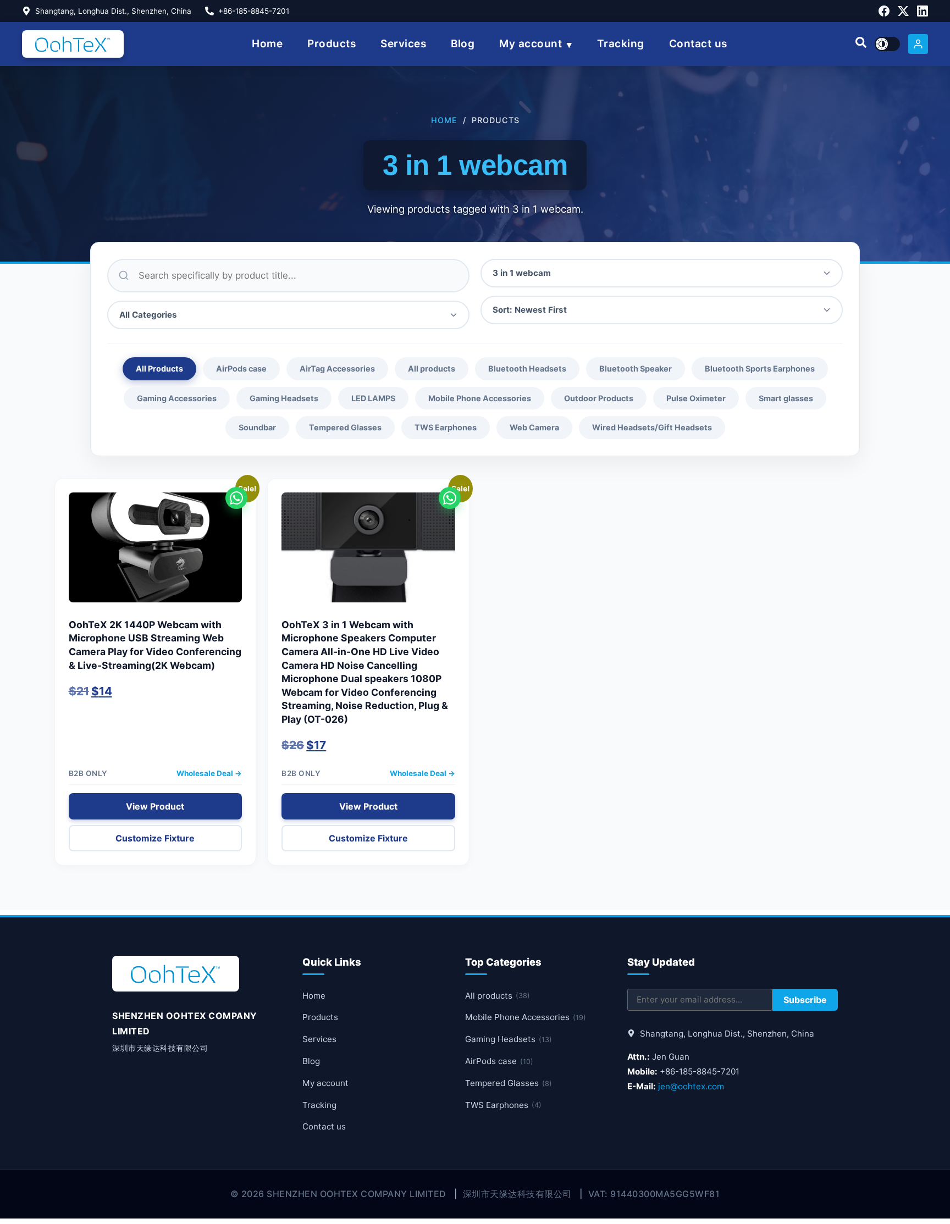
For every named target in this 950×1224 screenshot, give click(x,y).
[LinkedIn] (922, 10)
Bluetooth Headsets (527, 368)
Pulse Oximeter (696, 398)
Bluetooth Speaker (635, 368)
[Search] (860, 44)
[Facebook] (884, 10)
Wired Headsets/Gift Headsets (652, 427)
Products (331, 43)
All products (431, 368)
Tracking (620, 43)
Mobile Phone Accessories (479, 398)
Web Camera (534, 427)
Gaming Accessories (177, 398)
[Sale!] (155, 552)
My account (530, 43)
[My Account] (918, 44)
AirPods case (241, 368)
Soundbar (257, 427)
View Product (155, 806)
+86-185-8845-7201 (253, 11)
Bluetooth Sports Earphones (760, 368)
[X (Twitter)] (903, 10)
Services (403, 43)
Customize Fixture (155, 838)
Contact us (698, 43)
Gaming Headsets (284, 398)
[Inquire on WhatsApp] (236, 498)
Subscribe (805, 999)
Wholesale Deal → (209, 773)
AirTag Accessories (337, 368)
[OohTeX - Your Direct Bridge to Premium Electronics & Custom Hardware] (73, 44)
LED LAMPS (373, 398)
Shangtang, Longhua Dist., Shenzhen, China (113, 11)
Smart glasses (786, 398)
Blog (462, 43)
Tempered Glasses (345, 427)
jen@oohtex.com (691, 1086)
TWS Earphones (446, 427)
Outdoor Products (598, 398)
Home (267, 43)
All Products (159, 368)
